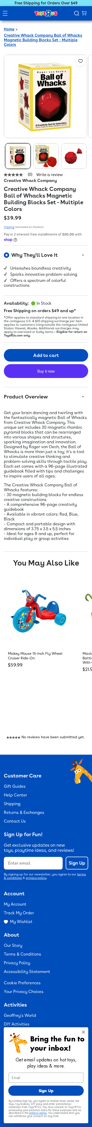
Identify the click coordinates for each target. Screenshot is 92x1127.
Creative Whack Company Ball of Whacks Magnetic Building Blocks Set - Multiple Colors (43, 40)
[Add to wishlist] (80, 61)
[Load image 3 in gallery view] (74, 156)
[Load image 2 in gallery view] (46, 156)
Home (9, 29)
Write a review (49, 175)
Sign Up (77, 863)
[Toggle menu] (5, 13)
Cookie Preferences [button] (22, 982)
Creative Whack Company (30, 180)
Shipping (9, 226)
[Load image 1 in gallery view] (18, 156)
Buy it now (46, 371)
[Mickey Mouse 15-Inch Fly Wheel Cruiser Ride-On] (38, 611)
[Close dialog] (83, 1032)
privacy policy (36, 878)
